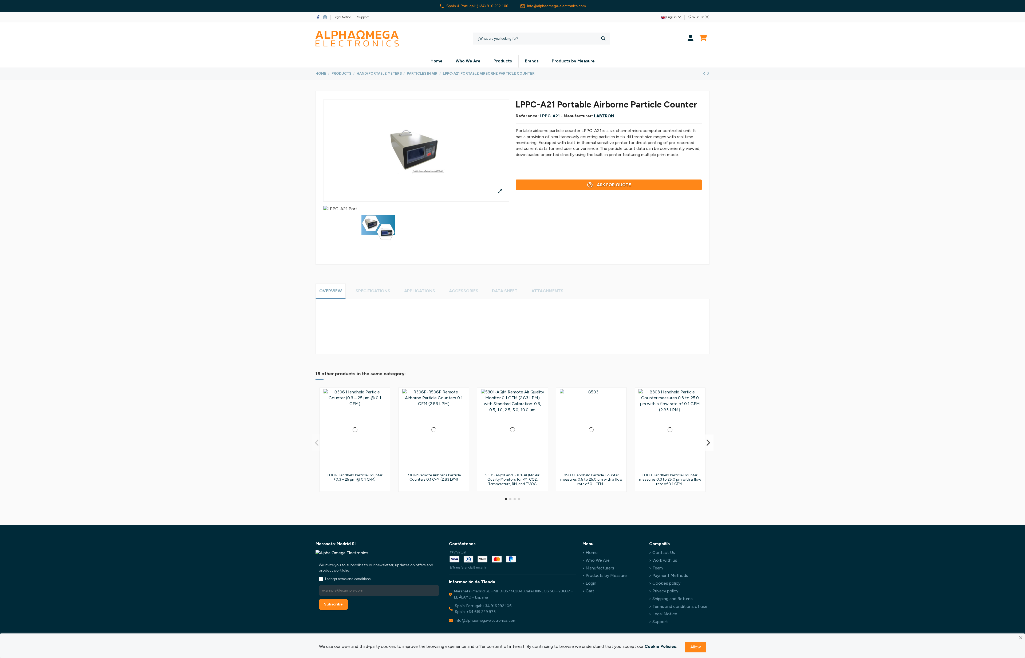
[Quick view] (384, 417)
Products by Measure (606, 575)
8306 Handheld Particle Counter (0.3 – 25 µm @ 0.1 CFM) (355, 477)
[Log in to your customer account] (691, 38)
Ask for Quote (609, 185)
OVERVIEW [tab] (330, 290)
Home (592, 552)
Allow (695, 646)
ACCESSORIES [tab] (463, 290)
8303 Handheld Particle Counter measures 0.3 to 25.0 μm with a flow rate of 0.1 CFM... (670, 479)
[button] (506, 499)
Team (657, 568)
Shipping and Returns (672, 598)
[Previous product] (705, 73)
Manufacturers (600, 568)
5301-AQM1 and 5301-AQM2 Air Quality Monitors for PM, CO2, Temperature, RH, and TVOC (512, 479)
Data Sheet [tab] (505, 290)
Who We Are (598, 560)
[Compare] (384, 407)
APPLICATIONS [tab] (419, 290)
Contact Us (663, 552)
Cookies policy (666, 583)
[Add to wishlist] (384, 397)
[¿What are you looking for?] (603, 39)
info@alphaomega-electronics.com (556, 6)
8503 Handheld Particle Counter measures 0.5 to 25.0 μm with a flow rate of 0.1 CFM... (591, 479)
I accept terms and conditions (347, 579)
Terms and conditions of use (679, 606)
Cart (590, 590)
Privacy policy (665, 590)
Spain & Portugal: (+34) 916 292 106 (477, 6)
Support (363, 17)
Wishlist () (700, 17)
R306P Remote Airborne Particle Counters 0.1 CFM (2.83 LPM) (434, 477)
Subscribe (333, 604)
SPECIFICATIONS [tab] (373, 290)
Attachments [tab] (547, 290)
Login (591, 583)
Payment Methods (670, 575)
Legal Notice (343, 17)
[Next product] (708, 73)
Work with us (664, 560)
